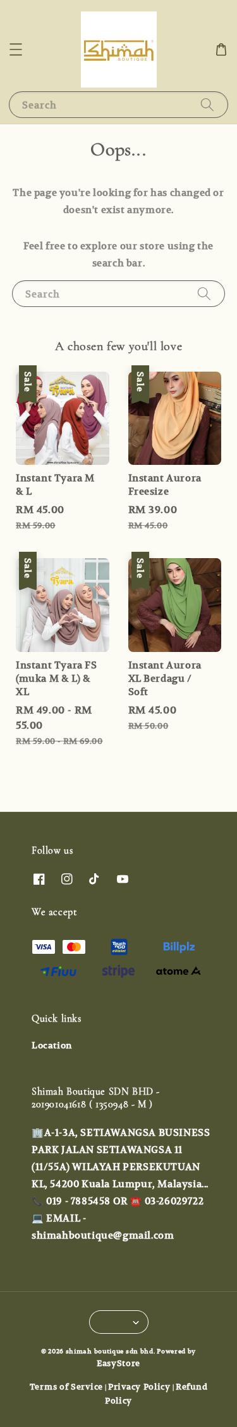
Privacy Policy (139, 1386)
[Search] (207, 104)
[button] (16, 49)
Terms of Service (66, 1386)
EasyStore (118, 1363)
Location (52, 1045)
